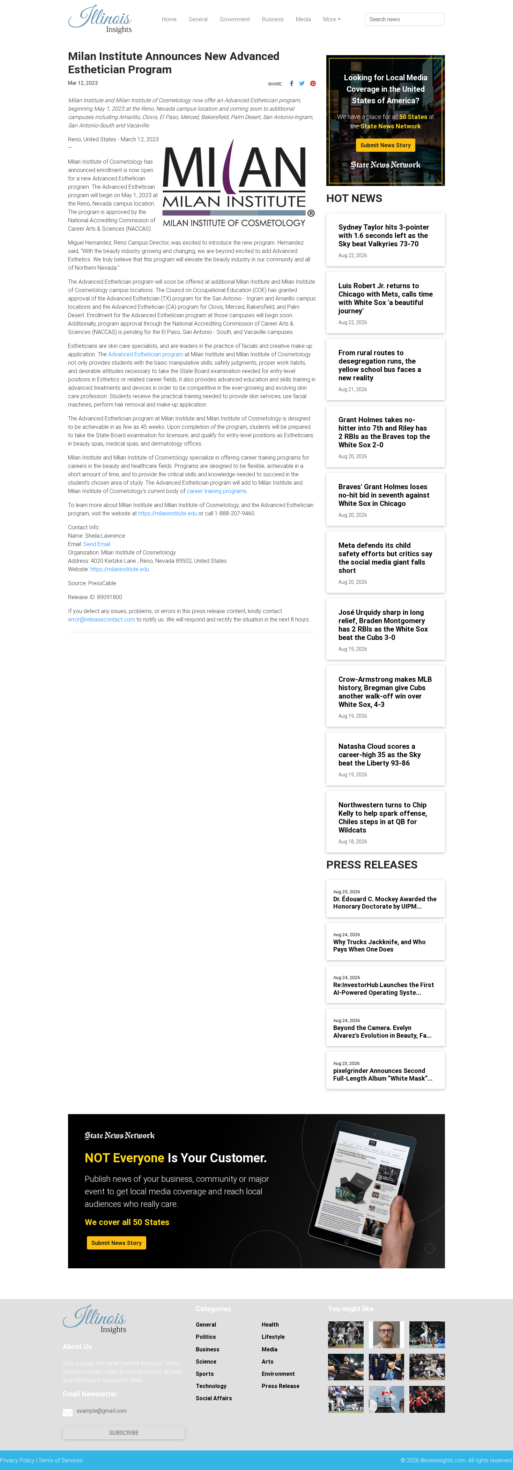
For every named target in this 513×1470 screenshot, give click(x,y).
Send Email (96, 543)
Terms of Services (60, 1460)
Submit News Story (385, 145)
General (198, 19)
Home (169, 19)
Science (206, 1361)
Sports (205, 1373)
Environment (278, 1373)
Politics (206, 1336)
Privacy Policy (17, 1460)
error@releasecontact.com (101, 619)
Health (270, 1324)
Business (273, 19)
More (329, 19)
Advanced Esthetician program (145, 354)
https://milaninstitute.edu (167, 513)
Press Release (280, 1385)
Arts (268, 1361)
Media (303, 19)
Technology (211, 1385)
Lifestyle (273, 1336)
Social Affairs (214, 1398)
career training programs (217, 490)
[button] (291, 83)
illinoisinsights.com (443, 1460)
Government (235, 19)
